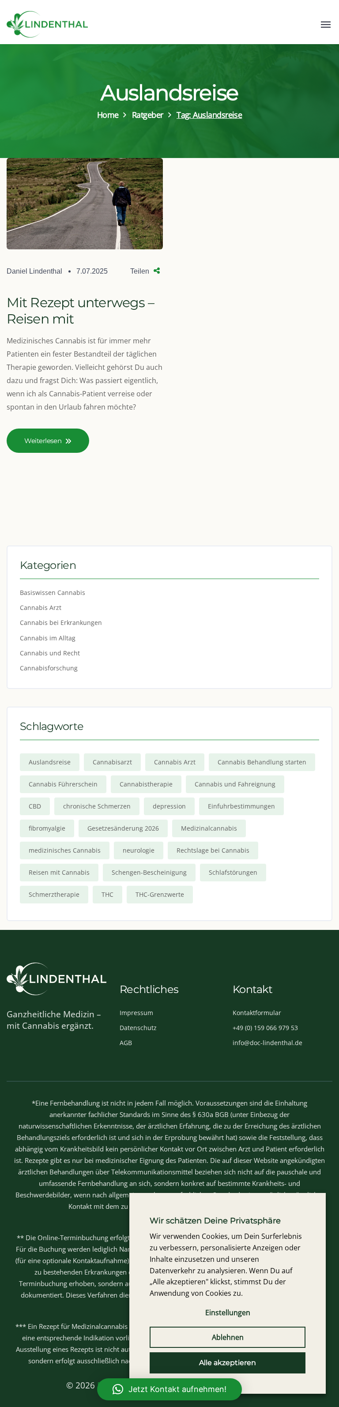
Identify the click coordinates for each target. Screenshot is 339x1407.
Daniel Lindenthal (34, 271)
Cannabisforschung (49, 668)
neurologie (138, 850)
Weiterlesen (42, 440)
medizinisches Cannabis (65, 850)
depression (169, 806)
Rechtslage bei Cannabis (213, 850)
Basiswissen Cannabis (52, 592)
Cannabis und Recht (50, 653)
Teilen (139, 271)
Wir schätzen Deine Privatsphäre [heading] (215, 1221)
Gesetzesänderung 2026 (123, 828)
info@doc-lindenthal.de (267, 1042)
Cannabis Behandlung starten (262, 762)
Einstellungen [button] (227, 1312)
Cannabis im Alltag (47, 638)
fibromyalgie (47, 828)
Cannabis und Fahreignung (235, 784)
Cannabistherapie (146, 784)
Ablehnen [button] (228, 1337)
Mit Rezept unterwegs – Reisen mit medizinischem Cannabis (80, 327)
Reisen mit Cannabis (59, 872)
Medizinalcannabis (209, 828)
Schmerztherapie (54, 894)
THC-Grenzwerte (160, 894)
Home (108, 114)
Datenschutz (138, 1027)
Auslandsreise (50, 762)
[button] (169, 1389)
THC (107, 894)
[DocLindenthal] (47, 24)
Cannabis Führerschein (63, 784)
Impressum (136, 1012)
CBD (35, 806)
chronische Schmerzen (97, 806)
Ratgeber (147, 114)
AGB (126, 1042)
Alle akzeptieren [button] (227, 1362)
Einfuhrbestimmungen (241, 806)
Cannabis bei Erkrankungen (61, 622)
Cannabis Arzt (40, 607)
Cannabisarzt (112, 762)
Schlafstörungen (233, 872)
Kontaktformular (257, 1012)
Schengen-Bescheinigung (149, 872)
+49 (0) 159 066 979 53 (265, 1027)
